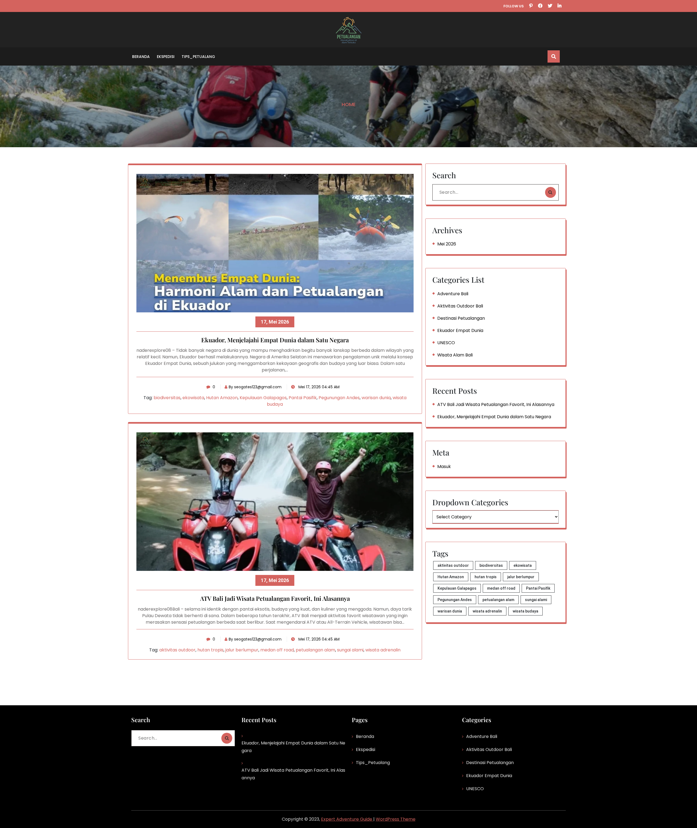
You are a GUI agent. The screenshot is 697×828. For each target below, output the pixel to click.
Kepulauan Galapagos (263, 398)
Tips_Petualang (198, 56)
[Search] (550, 192)
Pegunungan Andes (339, 398)
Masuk (444, 466)
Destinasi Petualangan (461, 318)
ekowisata (193, 398)
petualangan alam (315, 650)
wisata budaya (525, 611)
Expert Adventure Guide (347, 819)
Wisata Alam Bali (455, 355)
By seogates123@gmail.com (255, 387)
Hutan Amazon (222, 398)
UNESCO (446, 343)
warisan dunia (376, 398)
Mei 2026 (446, 244)
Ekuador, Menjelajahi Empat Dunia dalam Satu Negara (275, 340)
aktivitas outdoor (177, 650)
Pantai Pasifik (303, 398)
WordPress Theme (395, 819)
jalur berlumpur (241, 650)
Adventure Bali (452, 294)
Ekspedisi (166, 56)
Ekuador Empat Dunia (460, 330)
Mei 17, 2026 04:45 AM (318, 387)
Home (349, 104)
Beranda (141, 56)
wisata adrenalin (383, 650)
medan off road (277, 650)
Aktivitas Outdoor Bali (460, 306)
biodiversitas (167, 398)
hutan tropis (210, 650)
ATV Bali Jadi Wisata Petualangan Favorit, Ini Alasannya (275, 598)
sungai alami (350, 650)
